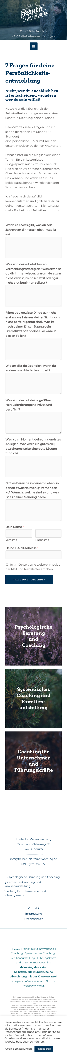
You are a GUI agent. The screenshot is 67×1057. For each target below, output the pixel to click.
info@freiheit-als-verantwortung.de (33, 859)
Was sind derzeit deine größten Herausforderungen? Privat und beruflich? (29, 405)
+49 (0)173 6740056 (33, 864)
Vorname (11, 539)
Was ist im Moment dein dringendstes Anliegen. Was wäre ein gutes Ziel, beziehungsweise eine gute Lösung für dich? (33, 446)
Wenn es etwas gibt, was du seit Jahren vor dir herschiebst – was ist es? (31, 229)
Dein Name (15, 527)
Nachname (42, 539)
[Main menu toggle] (34, 46)
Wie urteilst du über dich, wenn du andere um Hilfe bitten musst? (31, 368)
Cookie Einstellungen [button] (18, 1048)
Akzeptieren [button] (44, 1048)
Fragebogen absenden (29, 579)
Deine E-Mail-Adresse (22, 548)
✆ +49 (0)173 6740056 (33, 31)
